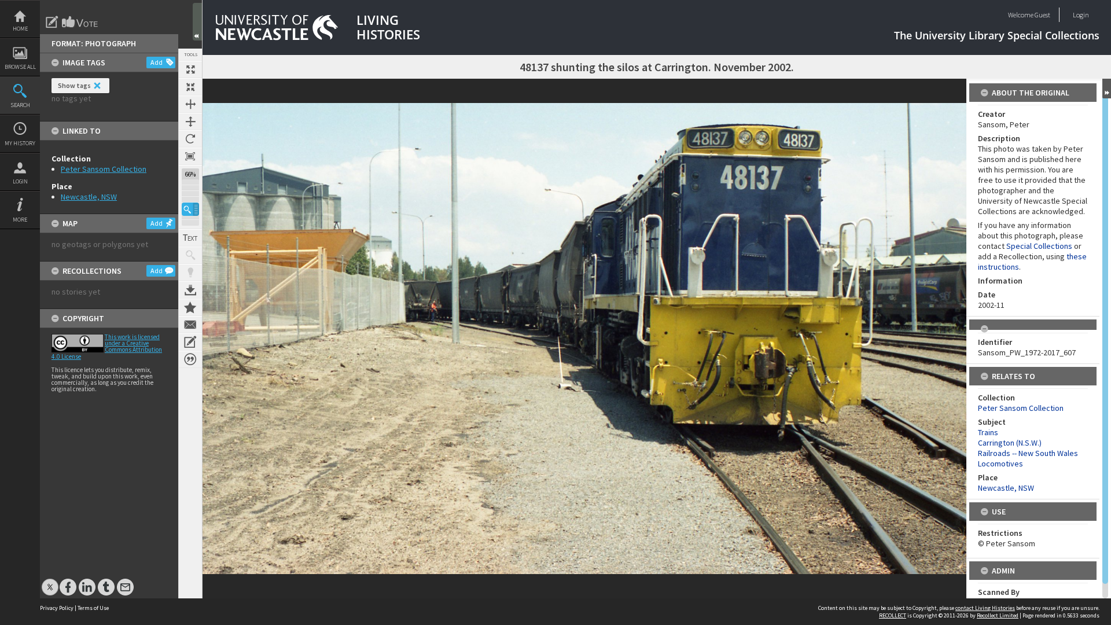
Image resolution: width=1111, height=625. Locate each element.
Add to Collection (190, 307)
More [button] (20, 219)
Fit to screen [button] (190, 86)
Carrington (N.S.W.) (1010, 443)
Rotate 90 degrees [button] (190, 139)
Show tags (74, 85)
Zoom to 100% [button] (190, 156)
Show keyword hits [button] (190, 255)
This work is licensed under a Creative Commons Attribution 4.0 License (106, 347)
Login (20, 181)
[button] (190, 209)
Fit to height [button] (190, 121)
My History (20, 143)
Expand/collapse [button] (1106, 88)
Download (190, 290)
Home (20, 28)
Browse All (20, 67)
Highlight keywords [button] (190, 272)
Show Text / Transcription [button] (190, 238)
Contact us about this (190, 324)
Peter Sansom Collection (103, 169)
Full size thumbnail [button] (190, 69)
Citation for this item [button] (190, 359)
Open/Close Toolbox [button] (197, 22)
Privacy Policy (56, 608)
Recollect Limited (997, 615)
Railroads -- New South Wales (1028, 453)
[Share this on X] (50, 581)
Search (20, 105)
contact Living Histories (985, 608)
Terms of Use (93, 608)
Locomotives (1000, 463)
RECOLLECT (892, 615)
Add (156, 62)
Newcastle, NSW (89, 197)
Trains (988, 432)
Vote (80, 22)
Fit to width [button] (190, 104)
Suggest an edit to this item (52, 22)
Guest (1042, 14)
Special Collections (1039, 246)
